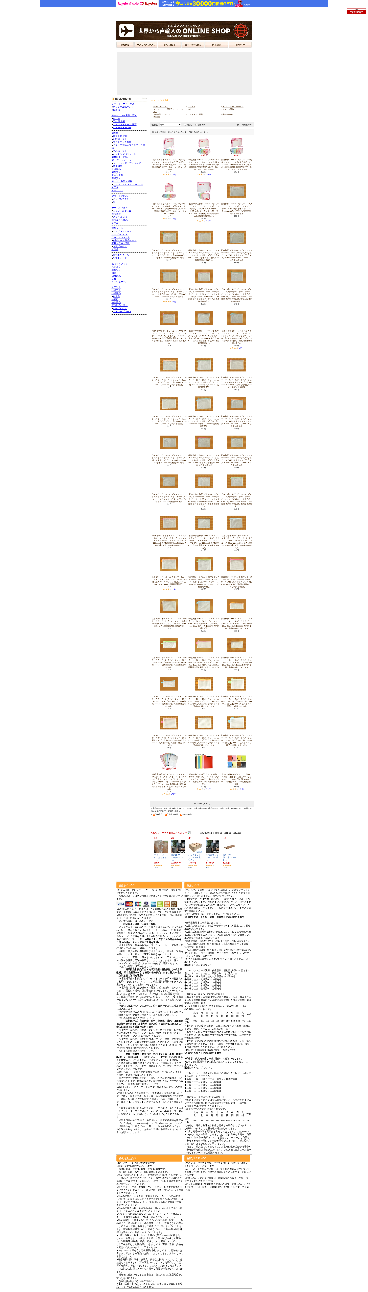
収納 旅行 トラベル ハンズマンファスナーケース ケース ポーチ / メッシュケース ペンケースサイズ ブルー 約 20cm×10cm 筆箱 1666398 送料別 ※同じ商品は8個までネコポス (169, 701)
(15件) (241, 789)
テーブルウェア (120, 207)
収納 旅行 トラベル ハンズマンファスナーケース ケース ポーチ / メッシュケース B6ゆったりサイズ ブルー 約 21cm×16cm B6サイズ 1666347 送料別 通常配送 (203, 623)
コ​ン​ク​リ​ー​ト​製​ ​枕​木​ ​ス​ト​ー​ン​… (229, 857)
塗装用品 (116, 302)
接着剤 (115, 299)
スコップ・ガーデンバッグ (127, 163)
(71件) (173, 794)
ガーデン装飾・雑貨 (122, 181)
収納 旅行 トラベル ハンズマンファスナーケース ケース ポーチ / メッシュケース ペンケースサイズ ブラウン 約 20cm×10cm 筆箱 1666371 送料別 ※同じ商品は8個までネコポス (236, 662)
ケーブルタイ (120, 308)
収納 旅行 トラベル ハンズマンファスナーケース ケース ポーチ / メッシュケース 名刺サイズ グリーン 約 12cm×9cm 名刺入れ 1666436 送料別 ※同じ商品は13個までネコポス (236, 701)
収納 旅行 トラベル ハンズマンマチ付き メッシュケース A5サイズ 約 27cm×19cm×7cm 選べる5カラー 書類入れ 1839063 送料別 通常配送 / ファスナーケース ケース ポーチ (169, 165)
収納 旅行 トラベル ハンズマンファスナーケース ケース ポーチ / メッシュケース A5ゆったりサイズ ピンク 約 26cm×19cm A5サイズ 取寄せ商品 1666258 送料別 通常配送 (236, 382)
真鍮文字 (116, 266)
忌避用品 (116, 169)
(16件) (208, 221)
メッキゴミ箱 (120, 216)
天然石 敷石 (119, 121)
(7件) (174, 174)
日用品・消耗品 (120, 219)
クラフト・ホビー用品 (123, 104)
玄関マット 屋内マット (125, 240)
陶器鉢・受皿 (120, 151)
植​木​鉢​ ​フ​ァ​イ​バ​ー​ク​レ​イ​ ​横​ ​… (212, 857)
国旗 (114, 273)
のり (190, 109)
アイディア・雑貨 (195, 114)
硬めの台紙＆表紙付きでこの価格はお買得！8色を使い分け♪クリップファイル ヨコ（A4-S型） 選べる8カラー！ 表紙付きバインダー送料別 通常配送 (236, 779)
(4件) (209, 174)
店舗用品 (116, 276)
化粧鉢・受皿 (120, 139)
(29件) (208, 789)
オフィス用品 (228, 109)
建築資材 (116, 269)
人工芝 (115, 187)
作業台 (116, 296)
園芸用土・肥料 (120, 157)
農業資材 (116, 178)
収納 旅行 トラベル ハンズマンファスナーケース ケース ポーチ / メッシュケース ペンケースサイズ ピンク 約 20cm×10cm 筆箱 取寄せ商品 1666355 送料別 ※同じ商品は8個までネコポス (204, 662)
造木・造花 (117, 175)
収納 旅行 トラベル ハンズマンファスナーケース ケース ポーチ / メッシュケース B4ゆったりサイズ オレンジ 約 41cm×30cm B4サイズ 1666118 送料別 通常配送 (236, 421)
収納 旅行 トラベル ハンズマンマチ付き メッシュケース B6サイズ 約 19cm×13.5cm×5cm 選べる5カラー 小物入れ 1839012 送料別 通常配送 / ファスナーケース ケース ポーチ (236, 165)
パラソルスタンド (122, 199)
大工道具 (116, 287)
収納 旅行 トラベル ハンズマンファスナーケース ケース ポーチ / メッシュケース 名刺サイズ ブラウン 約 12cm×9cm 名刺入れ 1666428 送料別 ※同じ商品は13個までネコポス (204, 740)
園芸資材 (116, 172)
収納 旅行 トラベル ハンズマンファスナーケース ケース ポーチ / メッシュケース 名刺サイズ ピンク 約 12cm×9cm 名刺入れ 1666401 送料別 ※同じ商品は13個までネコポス (169, 740)
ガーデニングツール (122, 160)
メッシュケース (120, 282)
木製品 (115, 249)
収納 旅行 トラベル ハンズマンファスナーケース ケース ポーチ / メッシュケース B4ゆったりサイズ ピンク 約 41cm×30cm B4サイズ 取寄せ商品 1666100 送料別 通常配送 (203, 460)
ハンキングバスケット (124, 154)
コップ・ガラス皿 (122, 210)
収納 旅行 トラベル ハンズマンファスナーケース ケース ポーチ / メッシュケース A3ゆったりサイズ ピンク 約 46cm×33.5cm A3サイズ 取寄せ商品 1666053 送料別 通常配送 (204, 255)
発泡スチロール (121, 255)
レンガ (116, 118)
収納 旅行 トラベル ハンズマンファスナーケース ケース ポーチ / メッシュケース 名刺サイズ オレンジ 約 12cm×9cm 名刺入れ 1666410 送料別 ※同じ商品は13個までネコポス (204, 701)
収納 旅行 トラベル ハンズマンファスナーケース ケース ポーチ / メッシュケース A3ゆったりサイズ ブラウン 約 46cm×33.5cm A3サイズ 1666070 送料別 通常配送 (236, 255)
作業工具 (116, 290)
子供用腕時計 (228, 114)
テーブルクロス (120, 234)
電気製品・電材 (120, 305)
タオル (115, 223)
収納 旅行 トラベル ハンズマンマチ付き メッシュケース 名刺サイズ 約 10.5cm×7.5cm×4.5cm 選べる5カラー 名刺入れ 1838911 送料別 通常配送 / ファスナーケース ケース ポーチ (169, 209)
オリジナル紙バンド (123, 107)
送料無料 (201, 125)
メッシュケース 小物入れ (233, 107)
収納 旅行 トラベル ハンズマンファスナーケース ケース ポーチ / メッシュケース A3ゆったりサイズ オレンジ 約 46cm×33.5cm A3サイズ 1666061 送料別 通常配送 (236, 209)
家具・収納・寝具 (121, 243)
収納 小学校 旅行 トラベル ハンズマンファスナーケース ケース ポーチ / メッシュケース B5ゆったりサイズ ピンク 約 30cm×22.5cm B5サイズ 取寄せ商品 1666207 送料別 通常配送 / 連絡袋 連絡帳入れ (169, 540)
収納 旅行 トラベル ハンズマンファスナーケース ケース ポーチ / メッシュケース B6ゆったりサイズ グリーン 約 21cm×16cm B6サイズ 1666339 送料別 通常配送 (203, 582)
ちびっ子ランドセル (161, 114)
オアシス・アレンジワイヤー (128, 184)
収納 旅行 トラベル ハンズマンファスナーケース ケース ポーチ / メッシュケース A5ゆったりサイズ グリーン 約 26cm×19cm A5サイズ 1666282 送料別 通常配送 (203, 382)
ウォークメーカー (122, 127)
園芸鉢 (115, 133)
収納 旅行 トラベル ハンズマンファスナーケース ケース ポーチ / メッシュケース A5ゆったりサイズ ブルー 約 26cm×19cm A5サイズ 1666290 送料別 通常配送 (203, 421)
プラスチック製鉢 (122, 142)
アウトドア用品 (120, 196)
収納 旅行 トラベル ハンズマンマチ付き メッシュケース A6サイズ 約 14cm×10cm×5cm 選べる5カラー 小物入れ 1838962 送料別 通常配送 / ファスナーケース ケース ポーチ (203, 165)
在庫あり (190, 125)
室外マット (117, 228)
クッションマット (121, 237)
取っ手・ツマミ (120, 263)
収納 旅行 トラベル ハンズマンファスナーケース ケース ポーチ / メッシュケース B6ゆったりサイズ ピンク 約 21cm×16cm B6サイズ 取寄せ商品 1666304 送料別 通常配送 (236, 582)
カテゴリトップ (156, 100)
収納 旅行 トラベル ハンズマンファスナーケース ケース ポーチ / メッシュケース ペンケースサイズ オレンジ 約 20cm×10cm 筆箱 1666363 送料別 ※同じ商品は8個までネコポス (236, 623)
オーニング (117, 190)
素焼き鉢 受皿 (120, 136)
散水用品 (117, 166)
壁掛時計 (157, 117)
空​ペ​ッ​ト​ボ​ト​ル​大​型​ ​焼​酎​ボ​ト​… (160, 857)
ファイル (191, 107)
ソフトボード (120, 258)
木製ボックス (120, 246)
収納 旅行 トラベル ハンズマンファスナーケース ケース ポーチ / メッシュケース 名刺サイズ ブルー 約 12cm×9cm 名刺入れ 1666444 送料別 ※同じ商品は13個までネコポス (236, 740)
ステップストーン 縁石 (125, 124)
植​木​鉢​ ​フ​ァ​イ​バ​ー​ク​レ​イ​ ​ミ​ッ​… (177, 857)
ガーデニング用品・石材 (124, 115)
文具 (114, 279)
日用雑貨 (116, 213)
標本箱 (116, 110)
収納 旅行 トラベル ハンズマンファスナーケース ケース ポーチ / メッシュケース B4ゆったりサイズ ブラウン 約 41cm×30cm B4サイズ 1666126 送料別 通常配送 (236, 460)
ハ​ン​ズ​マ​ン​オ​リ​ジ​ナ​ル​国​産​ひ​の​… (194, 857)
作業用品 (116, 293)
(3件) (174, 218)
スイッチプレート (122, 311)
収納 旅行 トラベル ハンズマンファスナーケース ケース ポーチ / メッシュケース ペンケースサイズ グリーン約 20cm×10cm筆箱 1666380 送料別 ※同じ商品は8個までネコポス (169, 662)
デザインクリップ (160, 107)
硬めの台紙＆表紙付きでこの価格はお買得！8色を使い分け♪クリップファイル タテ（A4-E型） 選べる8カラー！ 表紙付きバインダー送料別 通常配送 (203, 779)
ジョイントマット (122, 231)
